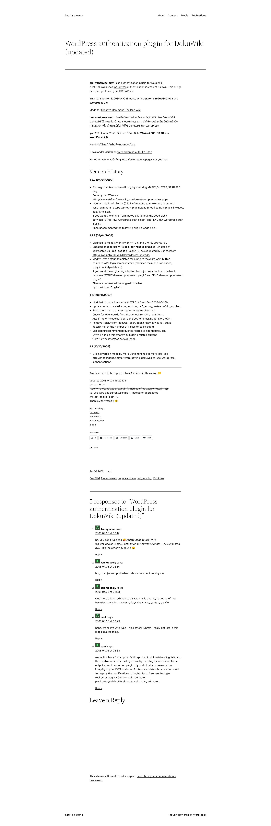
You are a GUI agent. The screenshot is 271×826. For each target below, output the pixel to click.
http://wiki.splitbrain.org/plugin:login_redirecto (130, 681)
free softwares (109, 478)
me (119, 478)
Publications (199, 15)
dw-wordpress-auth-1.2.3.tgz (134, 152)
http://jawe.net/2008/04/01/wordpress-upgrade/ (121, 255)
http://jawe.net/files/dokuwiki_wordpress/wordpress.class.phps (130, 199)
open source (129, 478)
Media (184, 15)
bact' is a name (74, 15)
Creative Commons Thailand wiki (121, 109)
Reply (98, 554)
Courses (173, 15)
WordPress (120, 86)
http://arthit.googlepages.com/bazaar (144, 159)
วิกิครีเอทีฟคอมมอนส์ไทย (121, 144)
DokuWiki (156, 82)
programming (144, 478)
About (161, 15)
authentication (97, 420)
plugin (93, 424)
